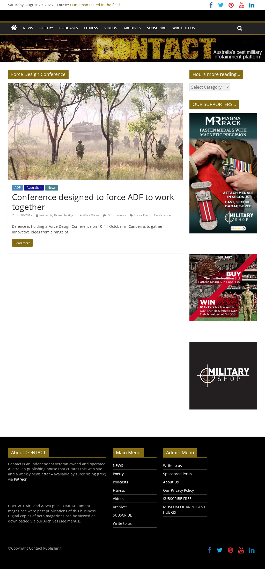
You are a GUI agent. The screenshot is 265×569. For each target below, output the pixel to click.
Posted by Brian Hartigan (57, 215)
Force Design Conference (152, 215)
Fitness (91, 27)
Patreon (20, 479)
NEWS (28, 27)
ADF (17, 187)
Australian (34, 187)
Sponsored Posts (177, 473)
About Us (171, 482)
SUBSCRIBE (156, 27)
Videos (110, 27)
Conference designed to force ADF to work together (93, 201)
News (52, 187)
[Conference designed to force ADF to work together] (95, 86)
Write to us (183, 27)
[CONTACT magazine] (14, 28)
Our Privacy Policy (178, 490)
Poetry (46, 27)
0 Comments (116, 215)
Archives (132, 27)
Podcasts (68, 27)
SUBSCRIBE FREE (177, 498)
